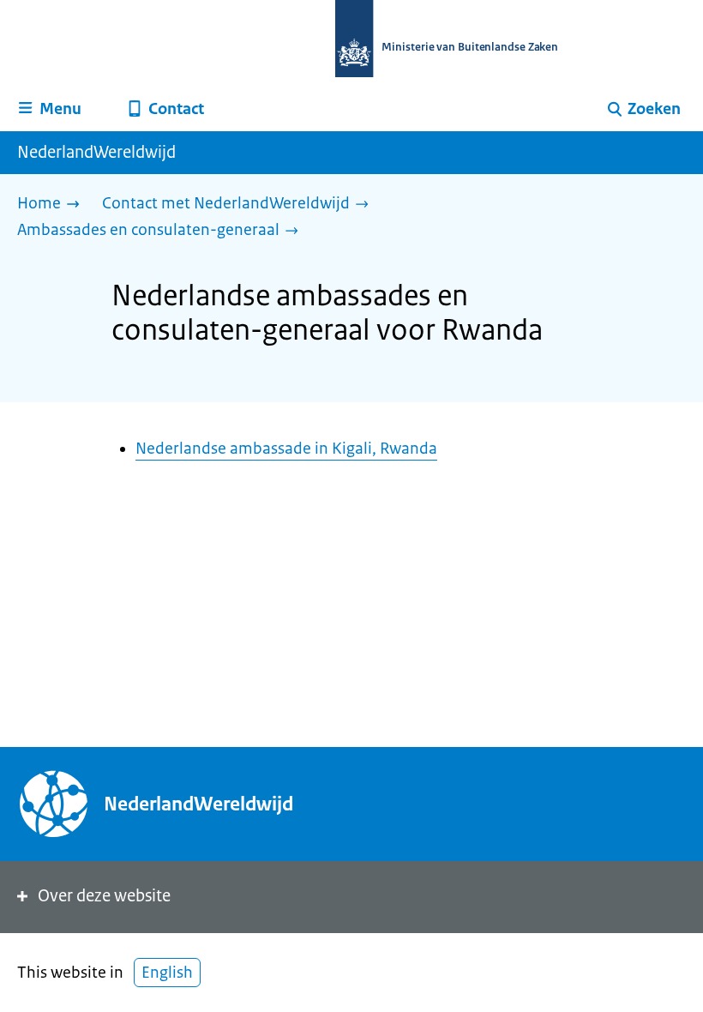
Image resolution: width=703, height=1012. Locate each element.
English (167, 972)
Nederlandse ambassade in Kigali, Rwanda (286, 448)
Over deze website (104, 896)
